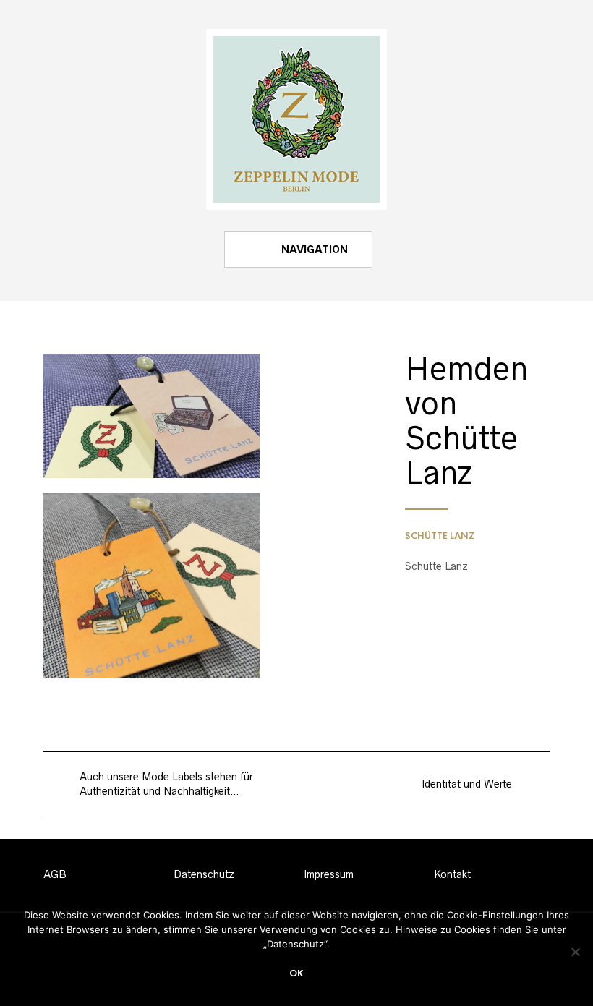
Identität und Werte (467, 784)
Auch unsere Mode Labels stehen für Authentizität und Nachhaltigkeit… (166, 784)
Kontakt (452, 874)
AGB (55, 874)
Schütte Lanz (439, 536)
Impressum (329, 874)
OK (296, 973)
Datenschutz (204, 874)
